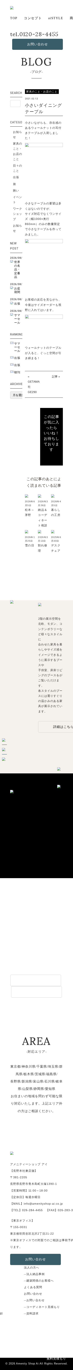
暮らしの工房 (55, 512)
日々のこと (17, 168)
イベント (17, 199)
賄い (16, 190)
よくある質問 (33, 1287)
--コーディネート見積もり (42, 1307)
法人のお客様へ (35, 980)
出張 (16, 177)
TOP (13, 18)
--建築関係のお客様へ (39, 1280)
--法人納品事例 (34, 1274)
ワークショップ (17, 214)
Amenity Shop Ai (27, 1363)
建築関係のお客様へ (36, 992)
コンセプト (33, 18)
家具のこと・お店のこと (17, 151)
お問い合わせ (37, 44)
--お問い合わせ (34, 1300)
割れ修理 (42, 548)
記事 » (56, 376)
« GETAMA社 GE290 (34, 384)
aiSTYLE (55, 18)
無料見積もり (56, 1358)
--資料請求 (31, 1313)
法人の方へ (31, 1267)
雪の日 (29, 545)
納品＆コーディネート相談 (42, 517)
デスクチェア (55, 548)
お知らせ (17, 134)
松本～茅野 (29, 512)
